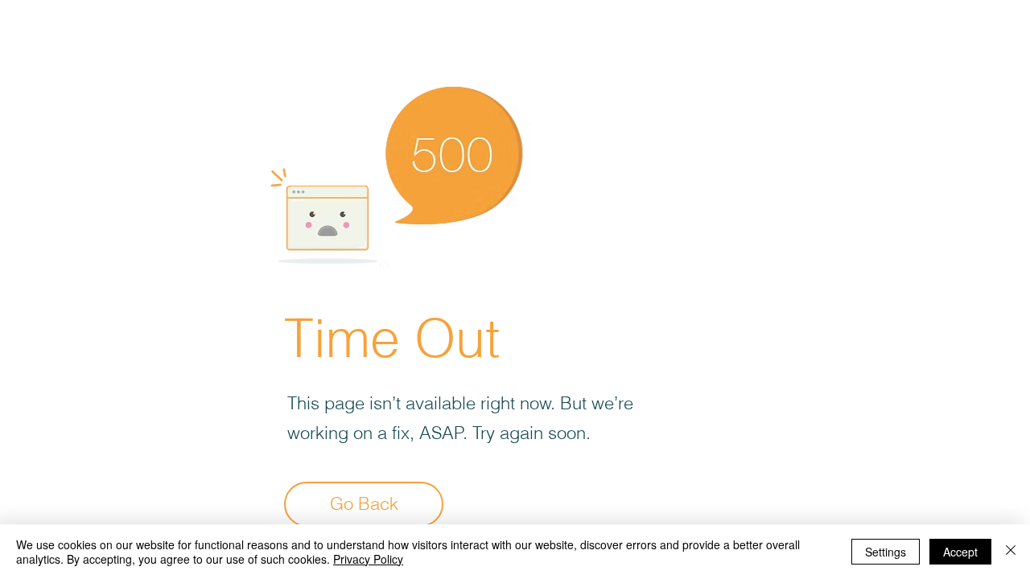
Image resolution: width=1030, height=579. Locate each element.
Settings (885, 552)
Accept (960, 552)
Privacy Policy (368, 559)
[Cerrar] (1010, 551)
